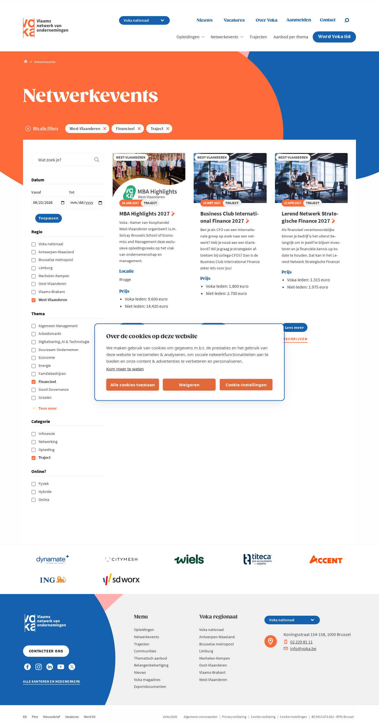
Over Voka (266, 20)
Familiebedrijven (53, 373)
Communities (145, 650)
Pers (35, 717)
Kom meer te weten (125, 368)
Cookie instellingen (293, 717)
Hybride (45, 491)
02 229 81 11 (301, 642)
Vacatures (234, 20)
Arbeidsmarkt (50, 333)
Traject (157, 128)
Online (44, 499)
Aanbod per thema (291, 36)
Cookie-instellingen (246, 384)
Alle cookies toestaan (132, 384)
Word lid (89, 717)
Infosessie (47, 433)
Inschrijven (295, 338)
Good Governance (54, 389)
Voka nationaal (51, 243)
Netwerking (48, 441)
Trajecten (258, 36)
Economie (47, 357)
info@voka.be (303, 648)
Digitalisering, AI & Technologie (64, 341)
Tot (71, 192)
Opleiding (47, 449)
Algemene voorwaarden (201, 717)
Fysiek (44, 483)
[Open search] (350, 20)
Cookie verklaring (263, 717)
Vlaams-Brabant (52, 291)
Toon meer (48, 408)
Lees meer (296, 328)
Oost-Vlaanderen (53, 283)
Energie (45, 365)
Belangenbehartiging (151, 665)
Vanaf (36, 192)
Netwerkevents (224, 36)
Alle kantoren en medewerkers (51, 681)
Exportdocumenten (150, 686)
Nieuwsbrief (51, 717)
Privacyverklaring (234, 717)
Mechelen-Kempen (54, 275)
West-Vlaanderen (85, 128)
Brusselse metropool (56, 259)
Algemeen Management (59, 325)
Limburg (46, 267)
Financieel (125, 128)
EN (25, 717)
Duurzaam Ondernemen (59, 349)
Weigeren (189, 384)
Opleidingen (187, 36)
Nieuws (205, 20)
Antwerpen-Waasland (57, 251)
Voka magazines (147, 679)
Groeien (45, 397)
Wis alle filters (45, 128)
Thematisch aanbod (150, 658)
